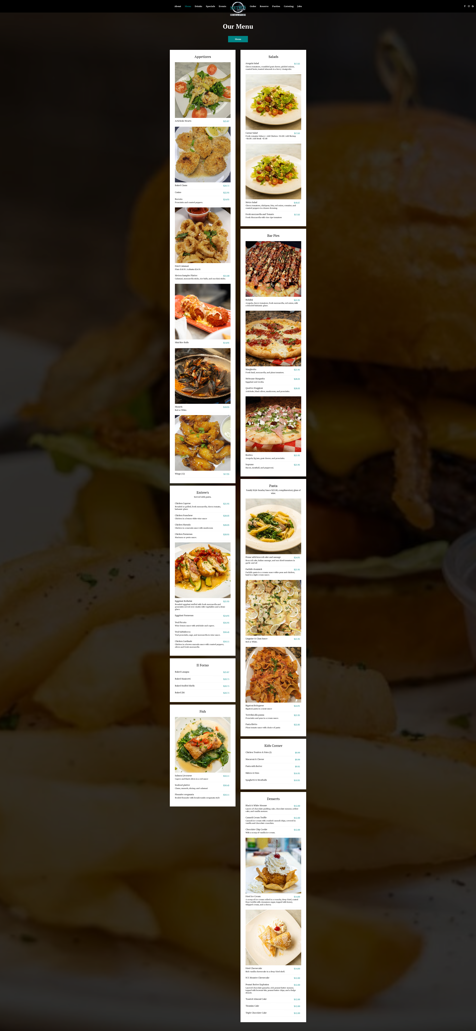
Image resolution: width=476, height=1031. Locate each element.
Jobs (299, 6)
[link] (238, 8)
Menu (188, 6)
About (177, 6)
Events (222, 6)
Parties (276, 6)
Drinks (198, 6)
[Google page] (473, 6)
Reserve (264, 6)
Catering (289, 6)
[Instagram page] (469, 6)
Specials (210, 6)
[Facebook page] (465, 6)
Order (253, 6)
